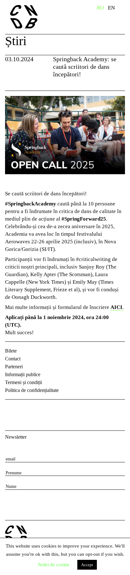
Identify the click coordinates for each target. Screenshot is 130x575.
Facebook (10, 409)
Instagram (27, 409)
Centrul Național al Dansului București (36, 16)
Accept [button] (87, 564)
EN (111, 8)
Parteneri (14, 366)
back (12, 83)
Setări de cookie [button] (53, 564)
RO (100, 8)
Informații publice (22, 374)
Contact (13, 358)
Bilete (11, 350)
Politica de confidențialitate (32, 390)
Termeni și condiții (23, 382)
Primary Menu (125, 9)
